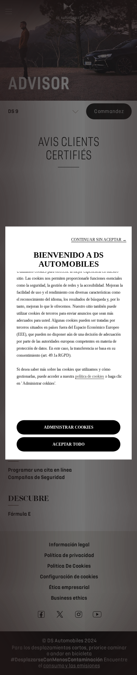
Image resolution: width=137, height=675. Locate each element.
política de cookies (89, 376)
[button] (98, 239)
